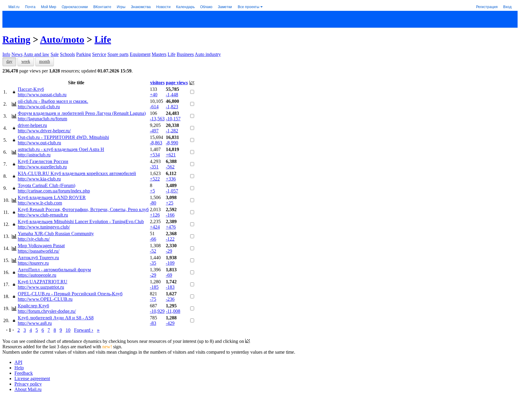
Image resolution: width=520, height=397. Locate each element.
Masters (159, 54)
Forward (83, 330)
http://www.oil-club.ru (39, 106)
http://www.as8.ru (35, 323)
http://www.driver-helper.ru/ (44, 130)
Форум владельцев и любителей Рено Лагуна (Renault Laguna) (82, 113)
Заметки (225, 6)
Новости (163, 6)
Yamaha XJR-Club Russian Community (56, 233)
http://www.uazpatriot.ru (41, 287)
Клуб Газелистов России (43, 161)
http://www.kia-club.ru (39, 178)
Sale (55, 54)
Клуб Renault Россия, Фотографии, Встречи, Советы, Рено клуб (83, 209)
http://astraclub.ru (34, 154)
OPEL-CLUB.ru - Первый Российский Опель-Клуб (70, 293)
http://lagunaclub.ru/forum (42, 118)
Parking (83, 54)
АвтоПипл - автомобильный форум (54, 269)
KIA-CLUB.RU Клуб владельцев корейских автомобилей (77, 173)
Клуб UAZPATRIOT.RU (42, 281)
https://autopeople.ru (37, 275)
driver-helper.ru (32, 125)
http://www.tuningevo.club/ (44, 226)
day (9, 61)
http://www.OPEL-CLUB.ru (45, 299)
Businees (185, 54)
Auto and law (36, 54)
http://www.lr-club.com (40, 202)
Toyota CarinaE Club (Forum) (46, 185)
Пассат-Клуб (31, 89)
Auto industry (208, 54)
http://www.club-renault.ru (43, 214)
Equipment (140, 54)
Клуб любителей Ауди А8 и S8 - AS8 (56, 317)
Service (99, 54)
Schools (67, 54)
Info (6, 54)
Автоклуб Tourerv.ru (38, 257)
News (17, 54)
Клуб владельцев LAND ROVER (52, 197)
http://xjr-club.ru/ (34, 239)
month (44, 61)
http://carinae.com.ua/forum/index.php (54, 190)
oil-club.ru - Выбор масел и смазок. (53, 101)
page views (177, 82)
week (25, 61)
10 (68, 330)
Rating (16, 39)
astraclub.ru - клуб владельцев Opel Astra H (61, 149)
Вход (507, 6)
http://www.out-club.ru (39, 142)
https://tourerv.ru (33, 263)
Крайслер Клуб (33, 305)
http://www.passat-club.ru (42, 94)
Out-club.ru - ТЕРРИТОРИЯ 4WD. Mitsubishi (63, 137)
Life (102, 39)
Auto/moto (62, 39)
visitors (157, 82)
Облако (206, 6)
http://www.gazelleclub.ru (42, 166)
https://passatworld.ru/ (38, 251)
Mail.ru (14, 6)
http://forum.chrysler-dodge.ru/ (47, 311)
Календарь (185, 6)
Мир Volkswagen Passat (41, 245)
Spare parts (117, 54)
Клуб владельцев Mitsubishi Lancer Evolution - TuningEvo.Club (81, 221)
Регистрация (487, 6)
